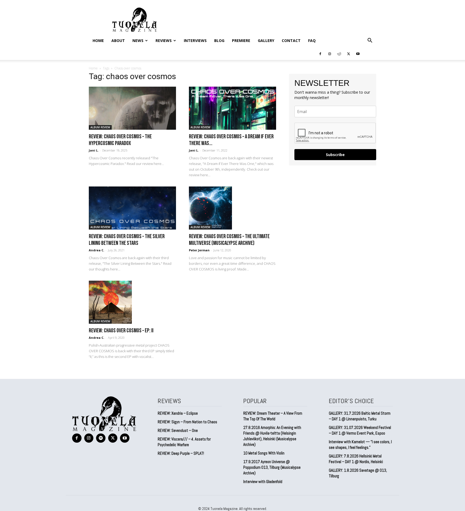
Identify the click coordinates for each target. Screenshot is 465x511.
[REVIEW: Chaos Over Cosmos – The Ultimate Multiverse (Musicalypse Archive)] (232, 208)
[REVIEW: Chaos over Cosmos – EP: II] (132, 302)
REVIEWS (164, 40)
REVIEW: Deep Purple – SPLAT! (181, 453)
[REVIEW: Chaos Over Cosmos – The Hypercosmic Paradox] (132, 108)
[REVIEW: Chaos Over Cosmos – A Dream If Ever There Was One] (232, 108)
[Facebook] (320, 53)
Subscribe (335, 154)
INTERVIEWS (195, 40)
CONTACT (291, 40)
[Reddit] (339, 53)
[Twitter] (348, 53)
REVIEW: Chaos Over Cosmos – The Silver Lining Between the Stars (127, 239)
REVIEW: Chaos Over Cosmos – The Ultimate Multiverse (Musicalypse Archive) (229, 239)
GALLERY (266, 40)
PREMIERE (241, 40)
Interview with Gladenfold (262, 481)
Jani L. (93, 150)
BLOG (219, 40)
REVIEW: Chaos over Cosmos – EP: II (121, 330)
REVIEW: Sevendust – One (178, 430)
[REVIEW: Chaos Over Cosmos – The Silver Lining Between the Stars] (132, 208)
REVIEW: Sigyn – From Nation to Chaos (187, 421)
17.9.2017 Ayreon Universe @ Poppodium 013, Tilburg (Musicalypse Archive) (272, 467)
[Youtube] (358, 53)
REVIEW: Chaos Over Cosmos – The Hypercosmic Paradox (120, 140)
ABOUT (118, 40)
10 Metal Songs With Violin (263, 453)
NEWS (137, 40)
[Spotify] (100, 438)
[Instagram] (330, 53)
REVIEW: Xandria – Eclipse (178, 413)
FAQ (312, 40)
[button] (369, 40)
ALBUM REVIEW (100, 127)
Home (98, 40)
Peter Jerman (199, 250)
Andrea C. (96, 250)
